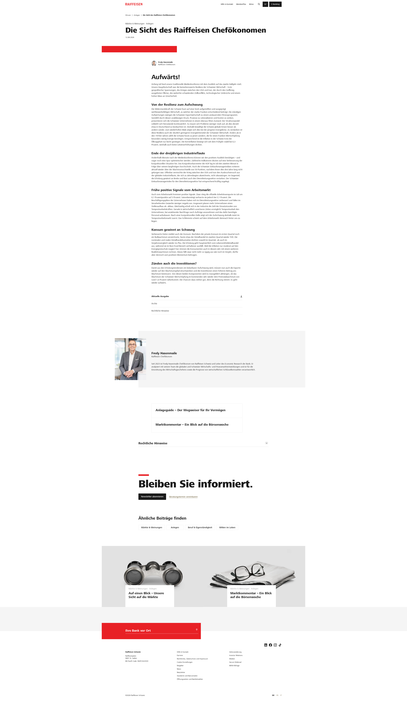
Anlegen (175, 527)
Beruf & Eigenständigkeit (200, 527)
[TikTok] (280, 645)
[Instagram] (275, 645)
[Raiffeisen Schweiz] (134, 4)
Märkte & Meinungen (151, 527)
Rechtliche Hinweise (160, 311)
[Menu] (265, 4)
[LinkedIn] (265, 645)
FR (277, 695)
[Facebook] (270, 645)
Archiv (154, 303)
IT (281, 695)
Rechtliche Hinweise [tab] (152, 443)
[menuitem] (227, 4)
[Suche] (259, 4)
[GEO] (196, 630)
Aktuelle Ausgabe (160, 296)
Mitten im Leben (227, 527)
